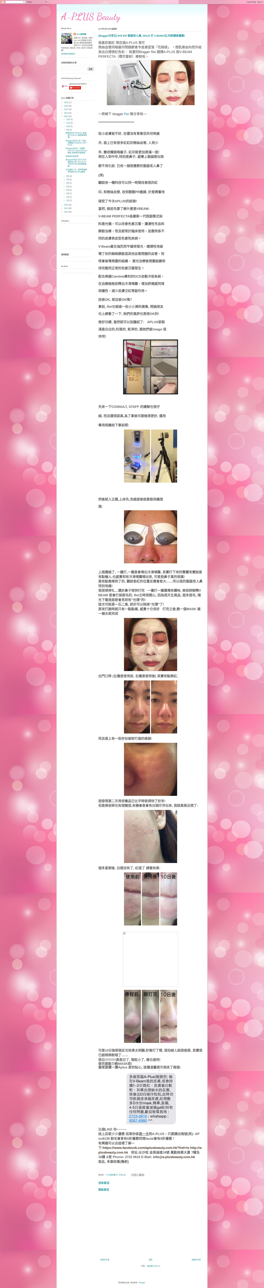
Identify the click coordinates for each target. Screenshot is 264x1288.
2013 (66, 208)
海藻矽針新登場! (72, 156)
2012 (66, 212)
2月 (68, 197)
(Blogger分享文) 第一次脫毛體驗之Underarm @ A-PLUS (76, 143)
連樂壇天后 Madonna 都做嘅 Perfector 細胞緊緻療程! (76, 135)
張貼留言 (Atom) (153, 1266)
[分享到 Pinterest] (143, 1174)
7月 (68, 180)
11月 (68, 123)
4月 (68, 190)
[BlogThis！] (135, 1174)
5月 (68, 187)
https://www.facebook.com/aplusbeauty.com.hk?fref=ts (146, 1148)
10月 (68, 126)
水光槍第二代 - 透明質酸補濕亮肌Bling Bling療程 (76, 171)
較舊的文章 (196, 1260)
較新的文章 (104, 1260)
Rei (126, 114)
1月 (68, 200)
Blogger (142, 1283)
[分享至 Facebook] (140, 1174)
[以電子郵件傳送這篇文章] (132, 1174)
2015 (66, 116)
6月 (68, 183)
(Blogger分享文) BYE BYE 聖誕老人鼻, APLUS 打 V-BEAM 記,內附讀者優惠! (76, 163)
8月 (68, 176)
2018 (66, 106)
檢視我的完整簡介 (68, 54)
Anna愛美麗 (81, 34)
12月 (68, 119)
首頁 (150, 1260)
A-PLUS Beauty (90, 16)
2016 (66, 113)
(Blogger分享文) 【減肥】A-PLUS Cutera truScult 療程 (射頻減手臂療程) (76, 150)
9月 (68, 130)
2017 (66, 109)
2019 (66, 102)
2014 (66, 205)
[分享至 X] (137, 1174)
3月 (68, 193)
